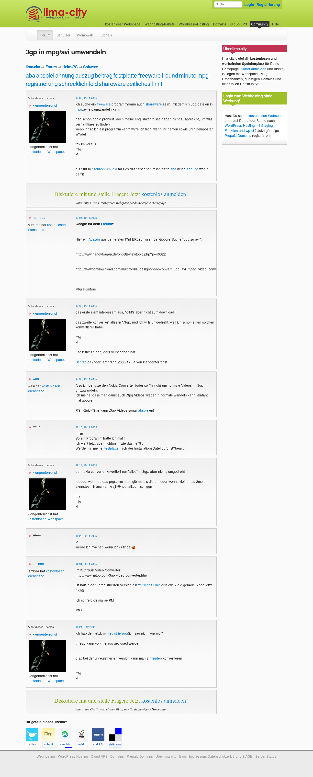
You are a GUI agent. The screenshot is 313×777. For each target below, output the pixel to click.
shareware (112, 83)
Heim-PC (70, 67)
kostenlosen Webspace (46, 151)
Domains (219, 24)
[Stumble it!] (67, 745)
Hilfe (275, 24)
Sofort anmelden (253, 68)
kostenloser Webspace (122, 24)
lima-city (33, 67)
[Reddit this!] (84, 745)
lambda (38, 563)
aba (30, 75)
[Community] (34, 32)
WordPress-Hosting (194, 24)
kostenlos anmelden (163, 193)
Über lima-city (166, 756)
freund (170, 75)
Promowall (85, 35)
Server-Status (265, 756)
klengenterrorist (45, 105)
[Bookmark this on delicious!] (116, 745)
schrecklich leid (78, 83)
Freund (106, 223)
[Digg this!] (50, 745)
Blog (182, 756)
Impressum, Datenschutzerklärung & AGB (220, 756)
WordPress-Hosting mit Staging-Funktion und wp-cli (249, 128)
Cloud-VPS (238, 24)
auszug (84, 75)
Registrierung (268, 4)
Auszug (94, 239)
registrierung (42, 83)
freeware (149, 75)
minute (187, 75)
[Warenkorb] (283, 21)
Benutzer (63, 35)
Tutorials (105, 35)
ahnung (64, 75)
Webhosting (46, 756)
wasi (36, 378)
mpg (203, 75)
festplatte (125, 75)
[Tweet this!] (34, 745)
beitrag (103, 75)
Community (259, 24)
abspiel (45, 75)
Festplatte (111, 448)
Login (249, 4)
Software (90, 67)
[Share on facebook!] (100, 745)
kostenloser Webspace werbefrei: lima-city (74, 14)
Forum (45, 35)
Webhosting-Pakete (160, 24)
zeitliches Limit (149, 584)
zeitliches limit (144, 83)
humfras (39, 217)
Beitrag (81, 362)
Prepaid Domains (238, 135)
